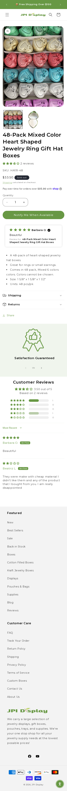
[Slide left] (26, 368)
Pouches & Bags (18, 586)
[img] (11, 437)
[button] (7, 15)
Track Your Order (18, 640)
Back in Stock (16, 546)
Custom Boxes (17, 680)
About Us (13, 696)
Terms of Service (18, 672)
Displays (12, 578)
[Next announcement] (60, 4)
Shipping (7, 182)
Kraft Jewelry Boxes (20, 570)
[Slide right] (41, 368)
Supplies (12, 594)
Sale (10, 538)
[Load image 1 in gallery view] (13, 119)
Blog (10, 602)
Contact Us (14, 688)
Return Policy (16, 648)
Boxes (11, 554)
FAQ (10, 632)
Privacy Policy (16, 664)
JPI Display (37, 784)
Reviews (12, 610)
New (10, 522)
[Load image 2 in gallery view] (33, 119)
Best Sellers (15, 530)
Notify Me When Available (33, 215)
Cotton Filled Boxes (20, 562)
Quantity (8, 195)
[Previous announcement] (7, 4)
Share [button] (10, 315)
